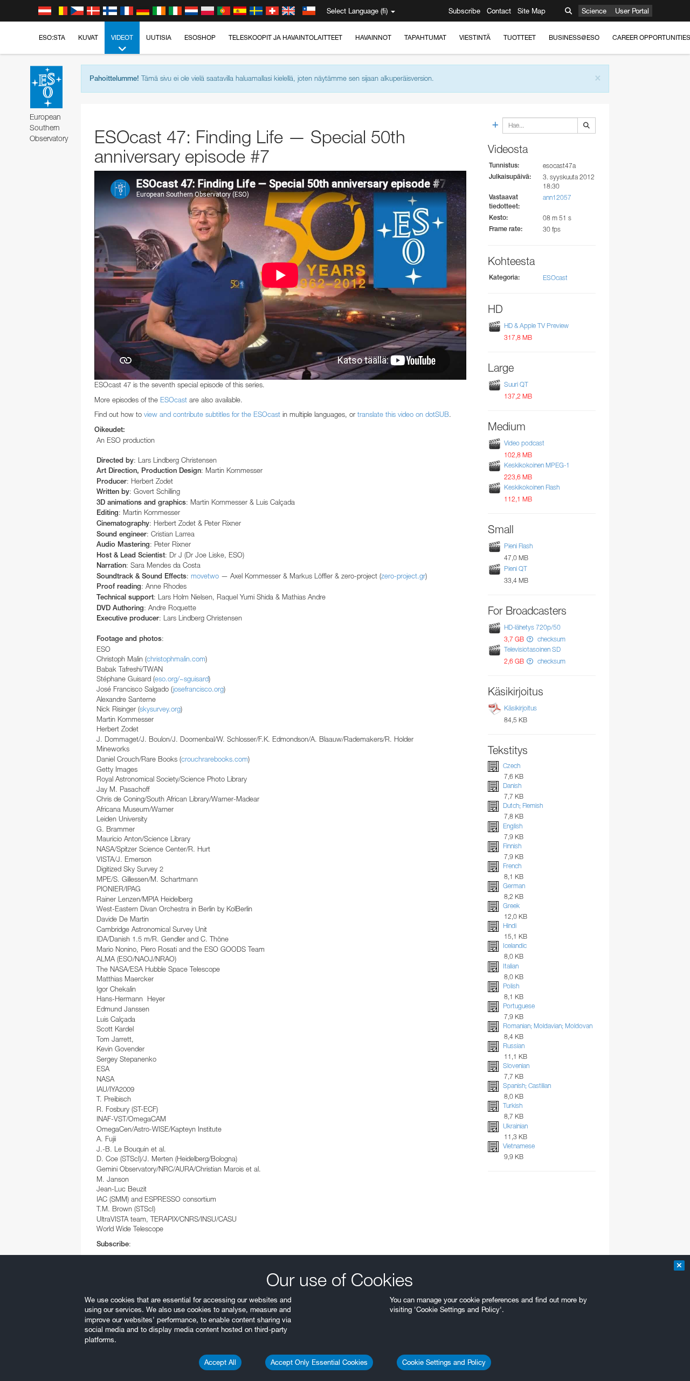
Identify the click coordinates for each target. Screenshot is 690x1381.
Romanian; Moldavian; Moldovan (547, 1026)
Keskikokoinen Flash (532, 487)
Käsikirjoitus (520, 708)
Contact (499, 10)
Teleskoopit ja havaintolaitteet (285, 37)
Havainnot (373, 37)
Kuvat (88, 37)
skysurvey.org (160, 709)
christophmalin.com (176, 658)
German (514, 886)
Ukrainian (515, 1126)
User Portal (632, 10)
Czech (511, 766)
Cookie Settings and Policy (444, 1362)
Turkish (512, 1106)
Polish (511, 986)
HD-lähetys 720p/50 (532, 627)
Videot (122, 37)
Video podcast (524, 443)
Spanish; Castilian (527, 1086)
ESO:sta (52, 37)
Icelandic (515, 945)
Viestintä (475, 37)
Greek (511, 906)
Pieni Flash (518, 546)
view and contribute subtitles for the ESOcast (212, 414)
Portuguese (519, 1006)
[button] (530, 639)
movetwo (205, 575)
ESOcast (173, 399)
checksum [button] (550, 639)
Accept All (220, 1362)
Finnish (512, 846)
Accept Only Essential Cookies (319, 1362)
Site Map (532, 10)
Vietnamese (519, 1146)
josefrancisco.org (198, 689)
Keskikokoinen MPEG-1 (537, 465)
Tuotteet (519, 37)
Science (594, 10)
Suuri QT (516, 384)
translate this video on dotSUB (403, 414)
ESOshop (200, 37)
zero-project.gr (403, 575)
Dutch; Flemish (523, 805)
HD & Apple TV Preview (536, 326)
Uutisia (158, 37)
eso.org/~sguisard (182, 678)
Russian (514, 1046)
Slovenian (516, 1066)
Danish (512, 786)
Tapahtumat (425, 37)
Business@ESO (574, 37)
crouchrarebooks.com (214, 759)
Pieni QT (515, 568)
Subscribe (464, 10)
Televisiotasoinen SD (532, 649)
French (512, 866)
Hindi (509, 926)
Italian (511, 966)
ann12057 (557, 197)
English (512, 826)
